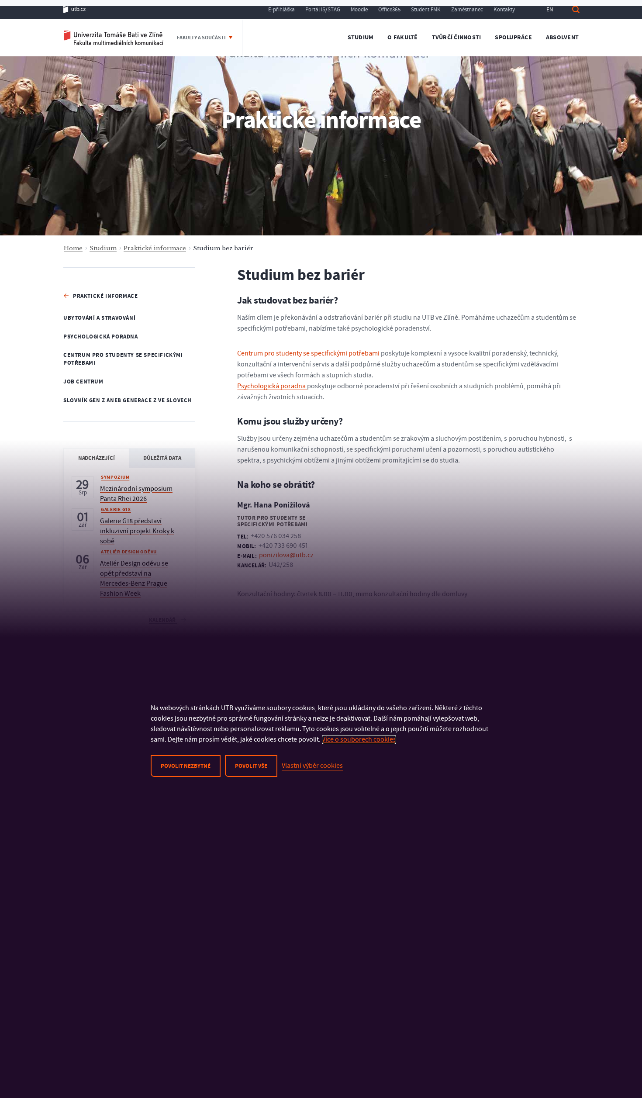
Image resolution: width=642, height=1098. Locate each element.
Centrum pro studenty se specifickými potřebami (123, 359)
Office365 (389, 9)
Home (73, 248)
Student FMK (426, 9)
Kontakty (504, 9)
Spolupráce (513, 37)
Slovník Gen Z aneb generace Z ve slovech (127, 400)
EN (549, 9)
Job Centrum (83, 382)
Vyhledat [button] (575, 9)
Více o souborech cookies (359, 739)
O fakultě (402, 37)
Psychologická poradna (100, 337)
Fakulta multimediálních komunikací (113, 38)
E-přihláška (281, 9)
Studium (361, 37)
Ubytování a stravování (99, 318)
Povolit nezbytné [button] (186, 766)
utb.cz (74, 9)
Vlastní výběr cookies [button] (312, 765)
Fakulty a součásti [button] (202, 37)
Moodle (359, 9)
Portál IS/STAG (322, 9)
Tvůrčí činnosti (456, 37)
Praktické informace (155, 248)
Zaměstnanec (467, 9)
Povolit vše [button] (251, 766)
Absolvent (562, 37)
